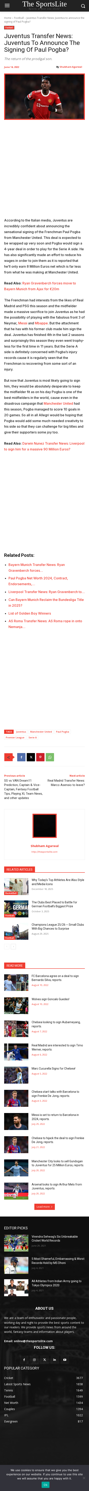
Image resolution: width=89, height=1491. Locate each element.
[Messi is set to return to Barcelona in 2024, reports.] (16, 1121)
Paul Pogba (62, 731)
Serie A (33, 737)
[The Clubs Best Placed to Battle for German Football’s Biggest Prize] (16, 908)
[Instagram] (34, 1360)
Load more (43, 1206)
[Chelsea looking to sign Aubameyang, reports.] (16, 1028)
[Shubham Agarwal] (44, 826)
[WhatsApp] (50, 757)
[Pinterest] (40, 757)
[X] (31, 757)
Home (7, 18)
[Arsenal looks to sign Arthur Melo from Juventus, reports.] (16, 1191)
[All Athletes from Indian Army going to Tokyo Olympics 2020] (16, 1287)
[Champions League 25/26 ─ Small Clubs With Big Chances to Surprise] (16, 931)
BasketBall (11, 893)
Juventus (21, 731)
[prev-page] (6, 946)
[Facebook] (21, 757)
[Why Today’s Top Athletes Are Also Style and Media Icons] (16, 886)
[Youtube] (65, 1360)
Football (19, 18)
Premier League (15, 737)
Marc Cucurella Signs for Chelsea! (53, 1068)
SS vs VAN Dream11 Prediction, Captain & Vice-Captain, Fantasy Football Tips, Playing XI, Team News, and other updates (23, 789)
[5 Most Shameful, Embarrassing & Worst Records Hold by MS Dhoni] (16, 1265)
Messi (22, 323)
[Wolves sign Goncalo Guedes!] (16, 1005)
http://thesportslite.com (44, 851)
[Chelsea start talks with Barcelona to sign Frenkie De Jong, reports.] (16, 1098)
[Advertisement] (44, 171)
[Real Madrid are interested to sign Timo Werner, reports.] (16, 1051)
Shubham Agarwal (71, 66)
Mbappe (41, 323)
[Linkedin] (55, 1360)
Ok (45, 1484)
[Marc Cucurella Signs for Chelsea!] (16, 1075)
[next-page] (13, 946)
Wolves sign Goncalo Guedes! (50, 999)
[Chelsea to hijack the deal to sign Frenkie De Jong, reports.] (16, 1144)
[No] (84, 1478)
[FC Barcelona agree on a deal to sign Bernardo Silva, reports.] (16, 982)
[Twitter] (44, 1360)
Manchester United (58, 403)
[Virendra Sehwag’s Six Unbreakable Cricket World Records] (16, 1243)
